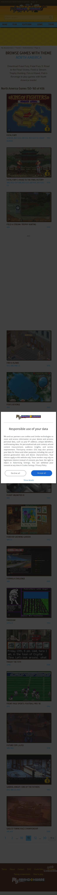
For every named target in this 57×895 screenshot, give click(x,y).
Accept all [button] (41, 473)
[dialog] (28, 447)
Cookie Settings (28, 465)
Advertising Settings (21, 462)
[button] (28, 480)
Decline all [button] (15, 473)
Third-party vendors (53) (26, 449)
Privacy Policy (41, 465)
